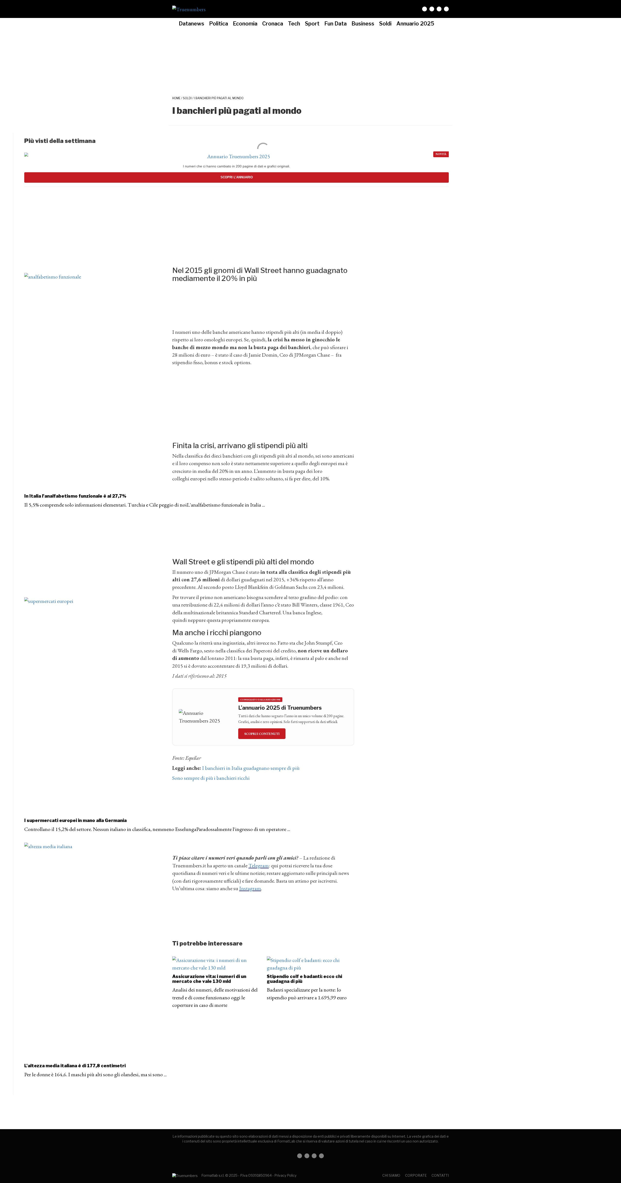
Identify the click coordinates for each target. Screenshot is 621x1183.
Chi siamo (391, 1175)
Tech (294, 23)
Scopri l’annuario (237, 177)
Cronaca (272, 23)
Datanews (191, 23)
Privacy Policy (285, 1175)
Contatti (440, 1175)
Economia (245, 23)
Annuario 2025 (415, 23)
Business (362, 23)
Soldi (385, 23)
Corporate (416, 1175)
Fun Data (335, 23)
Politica (218, 23)
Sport (312, 23)
